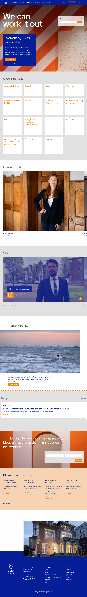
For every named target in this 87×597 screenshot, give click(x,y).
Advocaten (14, 2)
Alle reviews (6, 503)
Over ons (37, 2)
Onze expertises (10, 59)
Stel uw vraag (30, 2)
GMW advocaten (6, 2)
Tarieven (68, 577)
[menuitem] (14, 2)
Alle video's (5, 310)
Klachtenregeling (70, 574)
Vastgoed (47, 584)
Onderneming (48, 580)
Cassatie (47, 571)
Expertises (21, 2)
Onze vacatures (13, 384)
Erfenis (46, 572)
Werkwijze (68, 579)
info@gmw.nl (26, 574)
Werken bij (44, 2)
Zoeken (51, 2)
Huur (46, 576)
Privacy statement (70, 576)
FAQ (67, 571)
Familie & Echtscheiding (50, 574)
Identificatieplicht (70, 572)
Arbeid (46, 569)
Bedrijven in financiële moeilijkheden (53, 577)
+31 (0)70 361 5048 (28, 576)
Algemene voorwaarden (71, 567)
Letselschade (48, 579)
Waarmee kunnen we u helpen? (71, 19)
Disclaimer (68, 569)
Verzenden (78, 460)
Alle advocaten (7, 239)
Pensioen (47, 582)
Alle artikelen (4, 424)
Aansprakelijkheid (48, 567)
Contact (71, 2)
